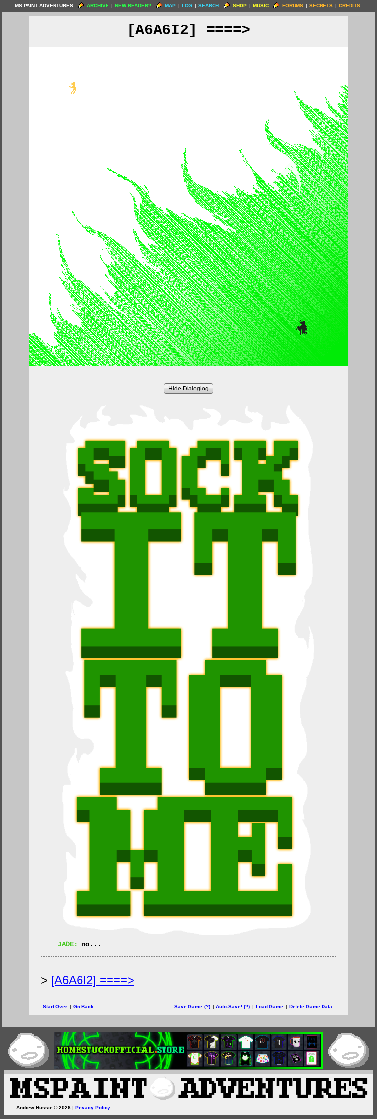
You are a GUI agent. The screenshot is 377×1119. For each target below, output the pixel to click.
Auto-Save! (229, 1006)
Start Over (55, 1006)
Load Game (269, 1006)
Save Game (188, 1006)
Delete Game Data (310, 1006)
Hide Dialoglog (188, 388)
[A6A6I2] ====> (92, 980)
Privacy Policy (92, 1107)
